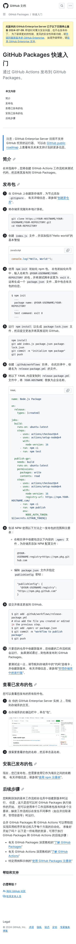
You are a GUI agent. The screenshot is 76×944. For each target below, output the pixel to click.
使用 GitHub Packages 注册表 (51, 861)
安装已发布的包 (18, 763)
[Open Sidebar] (4, 14)
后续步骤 (11, 789)
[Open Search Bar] (62, 6)
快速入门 (37, 14)
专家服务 (65, 927)
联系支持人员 (13, 896)
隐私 (39, 927)
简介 (7, 159)
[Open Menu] (70, 6)
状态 (47, 927)
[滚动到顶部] (68, 936)
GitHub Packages (18, 14)
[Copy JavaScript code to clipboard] (68, 250)
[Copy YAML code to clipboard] (68, 390)
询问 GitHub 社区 (16, 891)
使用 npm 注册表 (49, 777)
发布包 (9, 184)
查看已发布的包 (18, 684)
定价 (54, 927)
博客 (5, 930)
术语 (31, 927)
